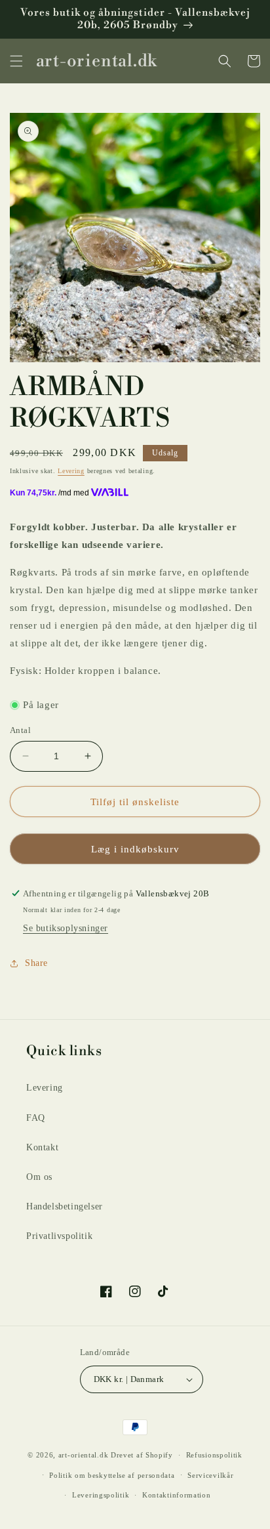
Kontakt (42, 1147)
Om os (39, 1177)
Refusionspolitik (214, 1455)
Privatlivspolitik (59, 1236)
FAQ (35, 1118)
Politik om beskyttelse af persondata (111, 1475)
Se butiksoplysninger (65, 928)
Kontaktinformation (176, 1495)
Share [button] (36, 963)
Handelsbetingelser (64, 1206)
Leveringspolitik (100, 1495)
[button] (16, 61)
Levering (71, 470)
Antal (20, 730)
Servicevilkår (210, 1475)
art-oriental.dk (83, 1455)
